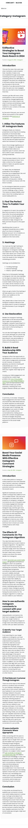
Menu (4, 8)
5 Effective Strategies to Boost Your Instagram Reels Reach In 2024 (13, 52)
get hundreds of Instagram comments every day (12, 754)
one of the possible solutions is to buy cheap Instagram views (13, 381)
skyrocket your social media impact (13, 561)
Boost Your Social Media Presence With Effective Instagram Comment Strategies (12, 459)
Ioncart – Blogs (14, 3)
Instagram (20, 60)
